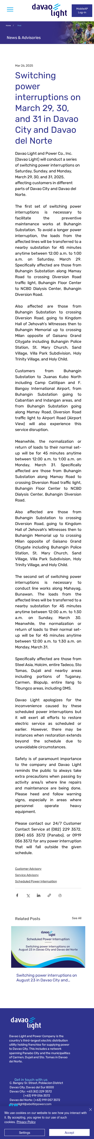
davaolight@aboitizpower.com (30, 1104)
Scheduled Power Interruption (36, 881)
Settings (24, 1132)
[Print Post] (60, 895)
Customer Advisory (28, 869)
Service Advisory (27, 875)
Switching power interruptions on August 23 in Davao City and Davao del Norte (46, 978)
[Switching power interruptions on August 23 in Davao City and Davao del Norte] (48, 947)
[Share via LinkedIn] (39, 895)
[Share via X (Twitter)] (28, 895)
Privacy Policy (26, 1122)
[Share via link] (49, 895)
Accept (69, 1132)
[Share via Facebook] (17, 895)
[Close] (88, 1112)
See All (76, 918)
